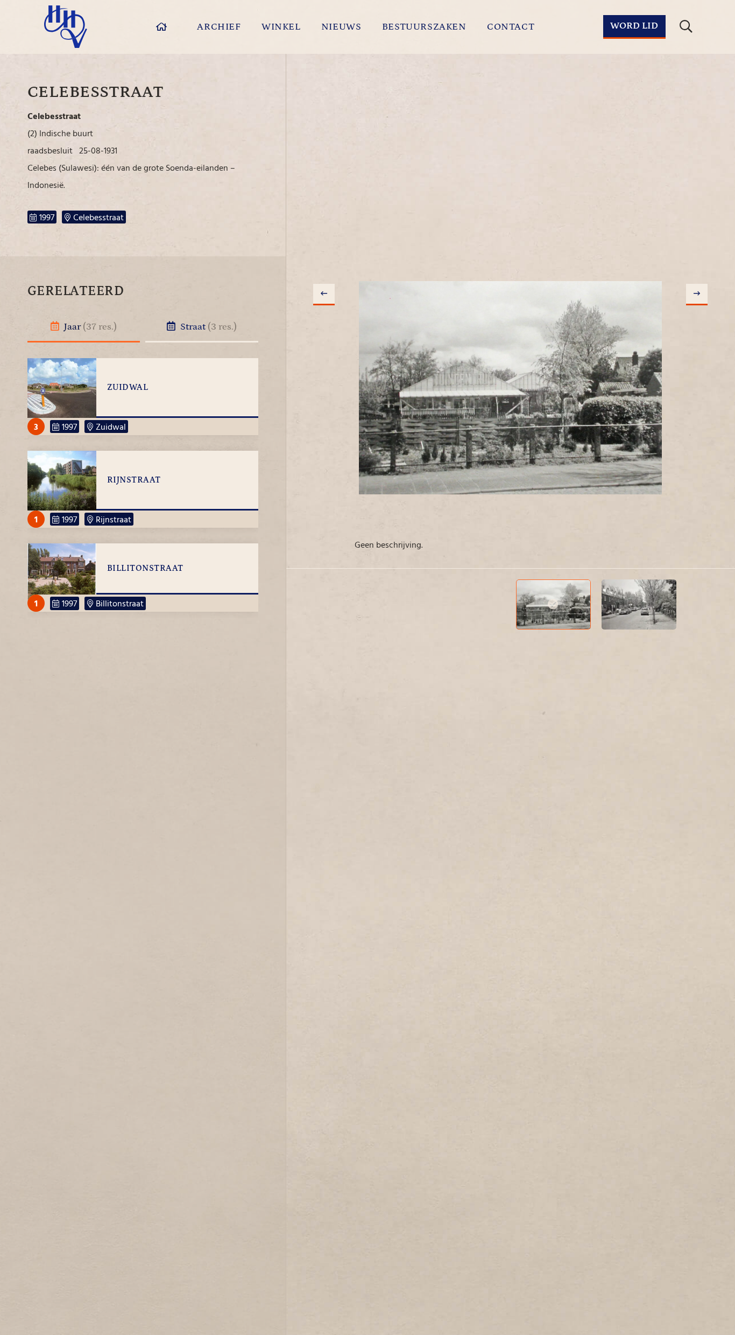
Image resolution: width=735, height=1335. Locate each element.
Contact (510, 27)
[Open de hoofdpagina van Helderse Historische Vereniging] (65, 26)
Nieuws (341, 27)
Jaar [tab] (89, 326)
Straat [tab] (207, 326)
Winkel (281, 27)
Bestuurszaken (424, 27)
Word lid (634, 25)
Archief (219, 27)
